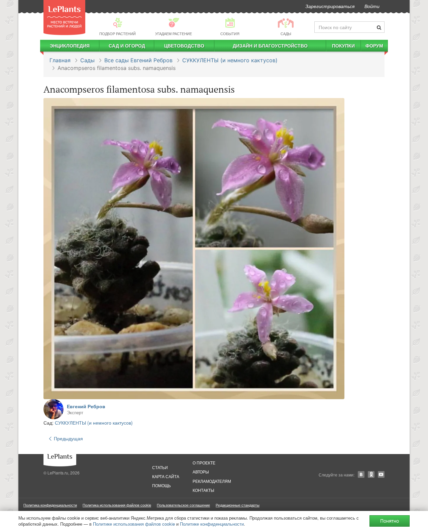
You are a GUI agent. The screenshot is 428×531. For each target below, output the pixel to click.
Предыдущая (67, 438)
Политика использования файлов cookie (117, 505)
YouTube (381, 474)
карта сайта (165, 476)
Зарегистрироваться (329, 6)
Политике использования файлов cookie (134, 524)
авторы (201, 471)
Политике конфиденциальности (212, 524)
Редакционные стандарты (237, 505)
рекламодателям (212, 481)
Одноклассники (371, 474)
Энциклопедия (70, 45)
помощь (161, 485)
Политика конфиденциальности (50, 505)
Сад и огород (127, 45)
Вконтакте (361, 474)
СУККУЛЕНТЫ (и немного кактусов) (230, 60)
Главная (60, 60)
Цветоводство (184, 45)
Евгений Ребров (86, 406)
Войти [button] (372, 6)
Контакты (203, 490)
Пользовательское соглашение (183, 505)
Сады (87, 60)
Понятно (389, 521)
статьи (160, 467)
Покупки (343, 45)
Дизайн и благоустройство (270, 45)
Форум (374, 45)
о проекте (204, 462)
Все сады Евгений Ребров (138, 60)
